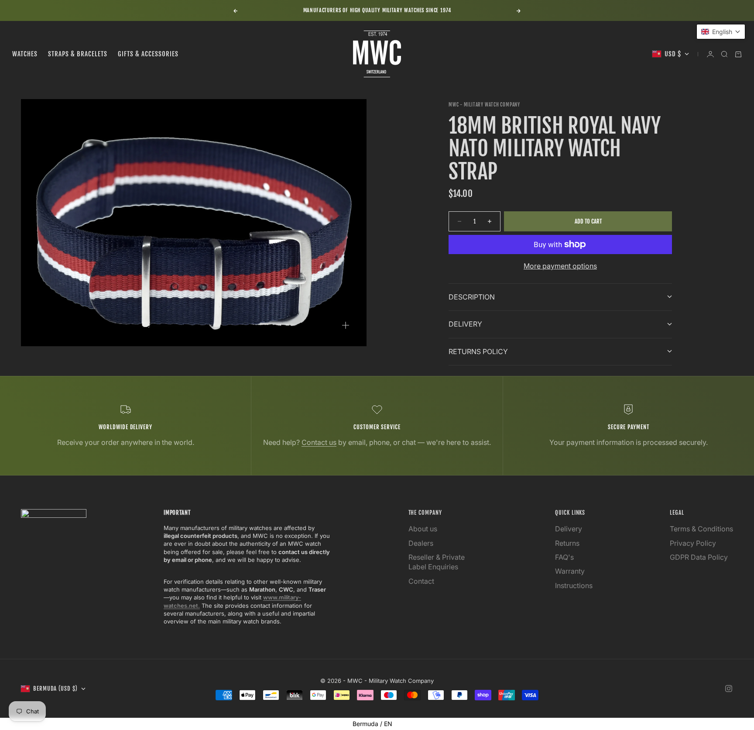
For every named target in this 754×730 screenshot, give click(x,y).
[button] (721, 31)
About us (422, 528)
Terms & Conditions (701, 528)
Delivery (568, 528)
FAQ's (564, 557)
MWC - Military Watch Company (484, 105)
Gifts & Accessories (148, 54)
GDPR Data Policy (699, 557)
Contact (421, 581)
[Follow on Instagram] (728, 688)
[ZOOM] (345, 325)
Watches (25, 54)
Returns (567, 543)
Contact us (319, 442)
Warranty (570, 571)
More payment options (560, 266)
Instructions (574, 585)
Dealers (420, 543)
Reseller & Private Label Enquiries (436, 562)
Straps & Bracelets (77, 54)
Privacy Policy (693, 543)
